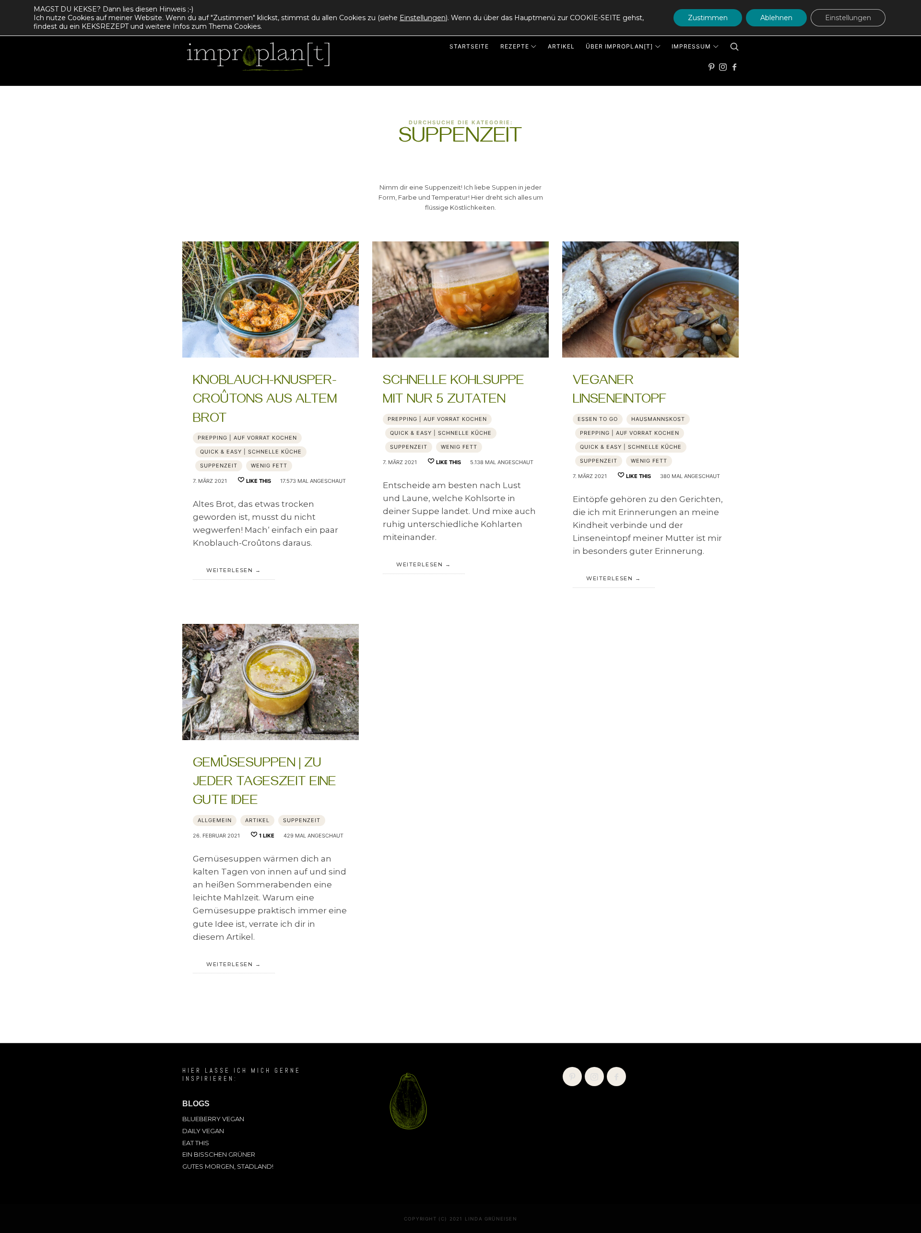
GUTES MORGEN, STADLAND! (227, 1166)
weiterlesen (229, 570)
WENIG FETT (269, 465)
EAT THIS (195, 1143)
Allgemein (215, 820)
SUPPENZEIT (218, 465)
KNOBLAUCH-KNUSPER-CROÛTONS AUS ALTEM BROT (265, 401)
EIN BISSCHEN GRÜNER (218, 1154)
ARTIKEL (257, 820)
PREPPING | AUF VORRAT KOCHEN (247, 437)
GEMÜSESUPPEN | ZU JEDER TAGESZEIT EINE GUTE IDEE (264, 783)
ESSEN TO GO (598, 419)
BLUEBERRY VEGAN (213, 1119)
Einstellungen (423, 17)
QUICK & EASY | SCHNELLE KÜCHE (251, 451)
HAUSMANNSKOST (658, 419)
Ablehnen (776, 17)
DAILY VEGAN (203, 1131)
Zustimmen (708, 17)
